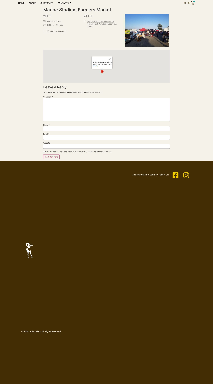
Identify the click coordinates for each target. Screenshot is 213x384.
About (32, 3)
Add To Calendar (57, 31)
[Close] (109, 59)
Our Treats (46, 3)
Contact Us (64, 3)
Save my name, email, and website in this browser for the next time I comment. (78, 152)
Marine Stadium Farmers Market (100, 21)
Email (46, 134)
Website (46, 143)
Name (46, 125)
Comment (48, 97)
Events (95, 65)
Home (21, 3)
